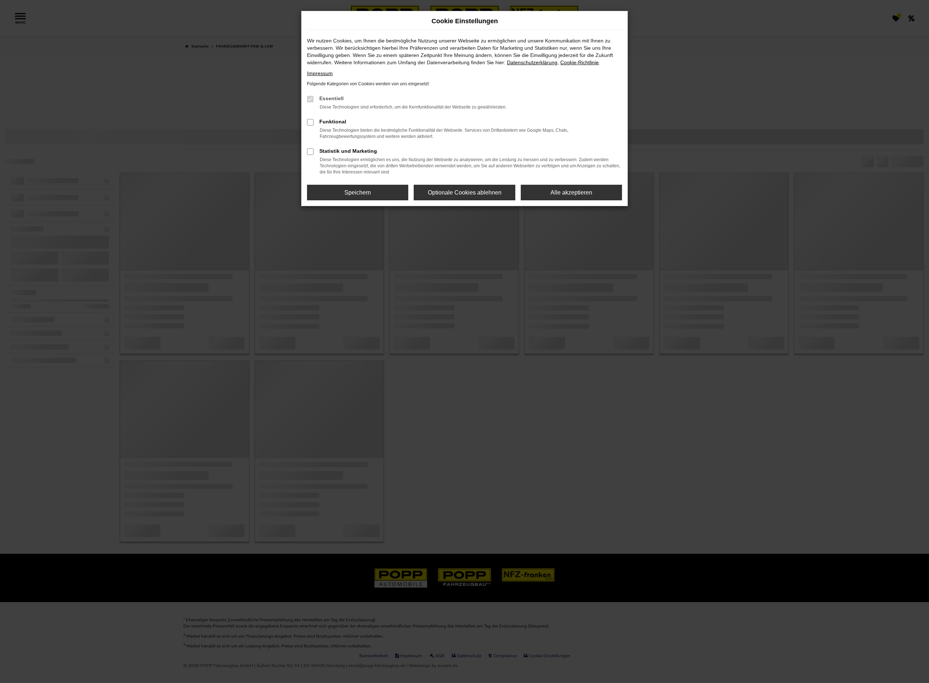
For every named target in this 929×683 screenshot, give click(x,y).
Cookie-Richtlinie (579, 62)
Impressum (320, 73)
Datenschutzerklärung (532, 62)
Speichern (357, 192)
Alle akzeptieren (571, 192)
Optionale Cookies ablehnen (465, 192)
